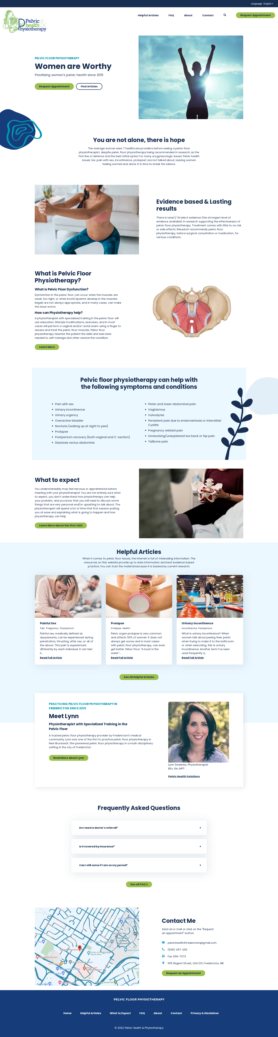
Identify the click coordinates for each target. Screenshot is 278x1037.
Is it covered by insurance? (97, 846)
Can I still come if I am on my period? (103, 865)
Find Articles (89, 86)
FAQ (171, 15)
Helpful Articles (148, 15)
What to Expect (120, 1013)
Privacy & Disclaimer (205, 1013)
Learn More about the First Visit (61, 525)
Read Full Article (51, 657)
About (188, 15)
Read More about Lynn (68, 758)
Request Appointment (255, 15)
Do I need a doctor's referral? (98, 828)
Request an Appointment (183, 973)
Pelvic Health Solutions (184, 776)
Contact (208, 15)
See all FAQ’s (139, 884)
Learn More (47, 347)
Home (67, 1013)
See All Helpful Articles (139, 677)
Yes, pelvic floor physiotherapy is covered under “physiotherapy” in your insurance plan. (124, 849)
